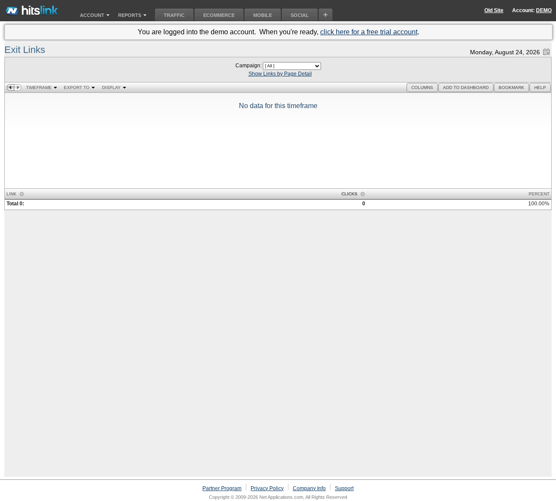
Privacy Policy (267, 488)
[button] (422, 87)
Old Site (493, 10)
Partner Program (222, 488)
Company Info (309, 488)
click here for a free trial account (368, 32)
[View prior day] (10, 87)
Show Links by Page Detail (280, 74)
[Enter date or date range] (546, 50)
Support (344, 488)
